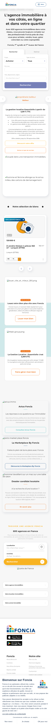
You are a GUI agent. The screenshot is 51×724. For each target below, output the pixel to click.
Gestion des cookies (35, 675)
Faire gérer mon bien (25, 372)
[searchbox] (25, 78)
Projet (6, 57)
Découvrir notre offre (25, 143)
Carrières (9, 663)
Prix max (7, 66)
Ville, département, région (12, 74)
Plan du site (33, 659)
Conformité (33, 671)
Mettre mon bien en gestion (23, 169)
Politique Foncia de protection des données (37, 667)
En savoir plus (25, 507)
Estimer (36, 52)
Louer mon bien (25, 318)
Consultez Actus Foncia (25, 430)
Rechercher (13, 52)
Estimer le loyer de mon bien (25, 150)
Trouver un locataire (19, 190)
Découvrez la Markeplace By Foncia (25, 466)
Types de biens (30, 57)
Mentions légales (34, 663)
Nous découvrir (12, 659)
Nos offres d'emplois (13, 666)
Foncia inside (11, 673)
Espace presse (11, 670)
